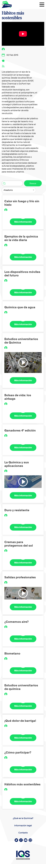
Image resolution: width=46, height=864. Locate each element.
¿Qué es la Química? (23, 818)
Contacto (23, 832)
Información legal (23, 825)
